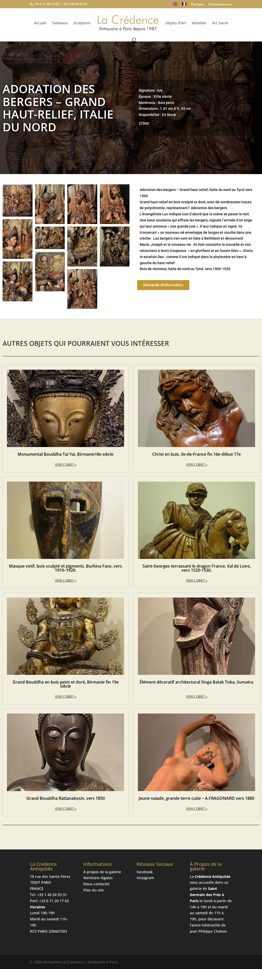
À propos (197, 4)
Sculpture (81, 23)
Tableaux (60, 23)
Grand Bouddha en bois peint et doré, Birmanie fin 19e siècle (66, 684)
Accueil (40, 23)
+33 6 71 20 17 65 (54, 900)
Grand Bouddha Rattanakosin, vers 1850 (65, 798)
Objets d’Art (175, 23)
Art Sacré (220, 23)
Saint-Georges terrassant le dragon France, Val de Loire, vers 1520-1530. (197, 568)
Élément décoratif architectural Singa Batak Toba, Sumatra (196, 682)
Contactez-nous (220, 4)
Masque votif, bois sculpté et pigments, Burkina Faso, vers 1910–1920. (65, 568)
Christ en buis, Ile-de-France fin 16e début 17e (196, 454)
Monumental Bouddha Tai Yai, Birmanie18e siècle (65, 454)
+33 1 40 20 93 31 (52, 894)
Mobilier (199, 23)
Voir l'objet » (65, 464)
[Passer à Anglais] (175, 5)
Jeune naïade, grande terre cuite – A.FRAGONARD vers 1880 (196, 798)
